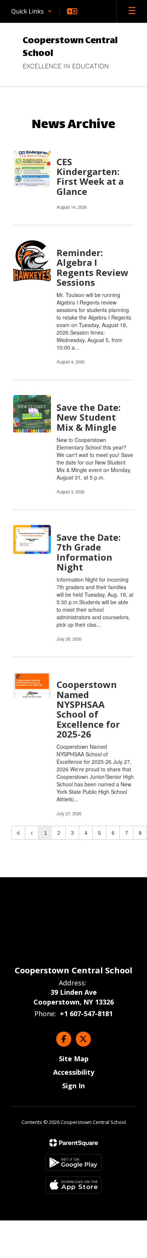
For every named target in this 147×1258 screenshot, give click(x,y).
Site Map (74, 1058)
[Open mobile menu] (132, 11)
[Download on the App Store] (73, 1185)
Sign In (73, 1085)
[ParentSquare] (73, 1142)
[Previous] (31, 832)
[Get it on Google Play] (73, 1162)
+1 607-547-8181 (86, 1013)
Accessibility (73, 1072)
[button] (32, 11)
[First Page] (18, 832)
